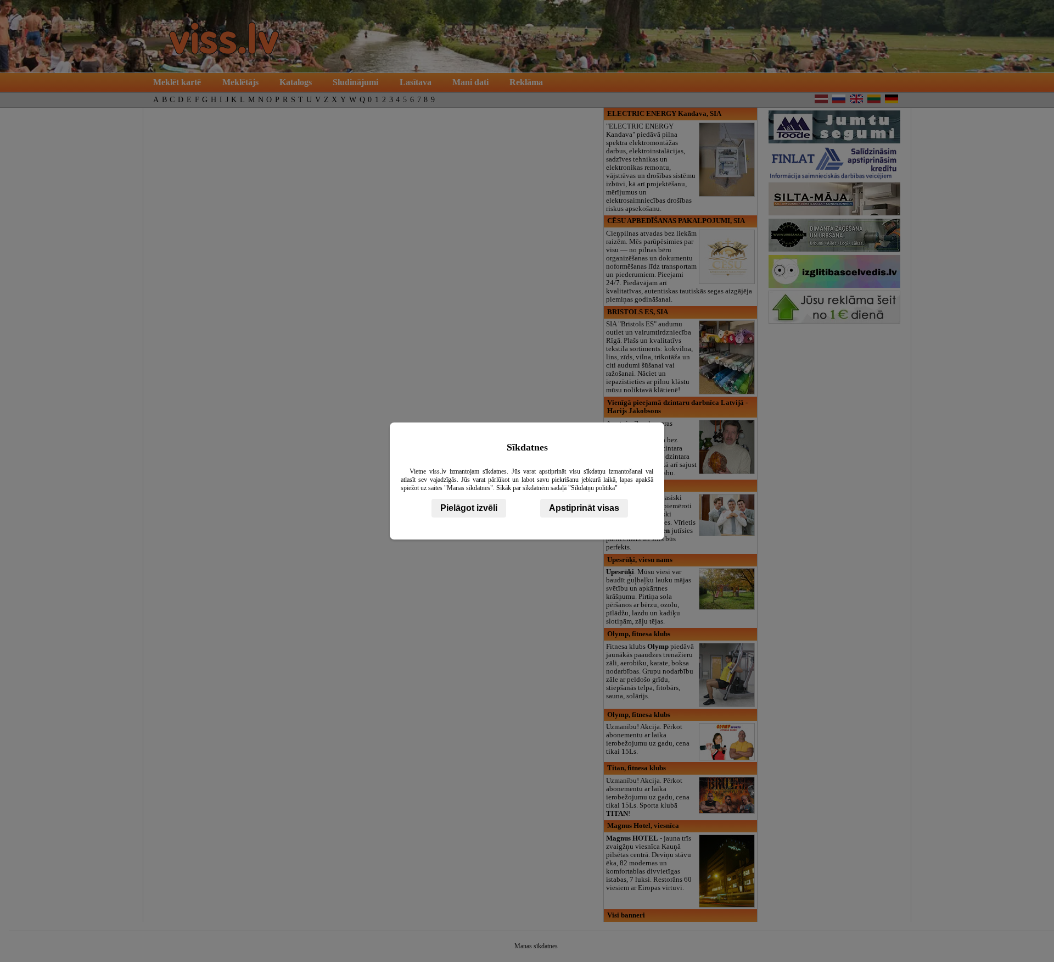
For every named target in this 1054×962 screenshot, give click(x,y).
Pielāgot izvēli (468, 508)
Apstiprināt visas (584, 508)
